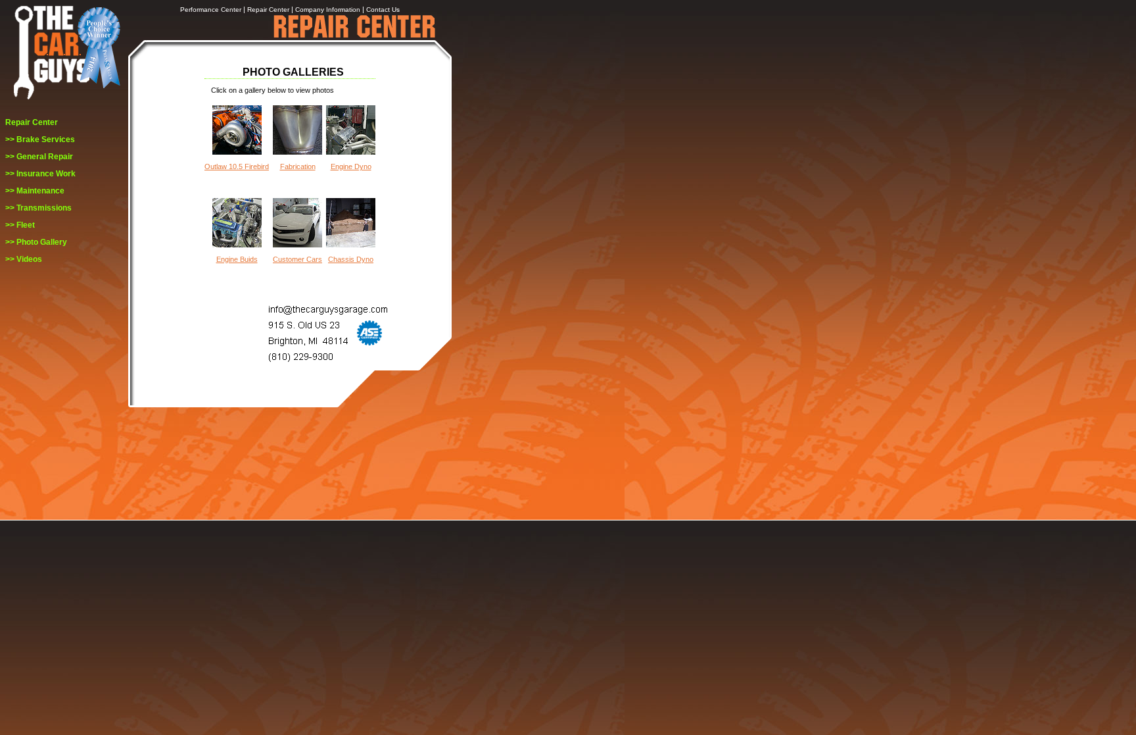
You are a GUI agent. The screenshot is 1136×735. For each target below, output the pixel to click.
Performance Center (210, 9)
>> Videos (23, 259)
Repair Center (31, 122)
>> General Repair (39, 156)
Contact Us (383, 9)
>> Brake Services (40, 139)
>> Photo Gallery (36, 242)
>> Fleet (20, 225)
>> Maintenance (34, 190)
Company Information (327, 9)
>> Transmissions (38, 208)
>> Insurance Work (40, 173)
